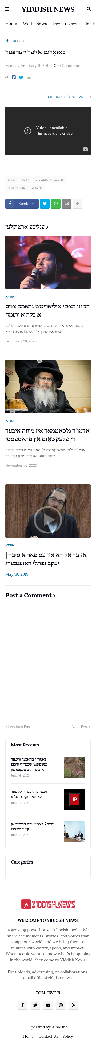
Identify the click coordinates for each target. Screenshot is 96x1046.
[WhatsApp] (56, 204)
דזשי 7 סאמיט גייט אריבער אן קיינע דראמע (32, 826)
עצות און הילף (16, 187)
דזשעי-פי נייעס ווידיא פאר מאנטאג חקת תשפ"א (30, 794)
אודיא (23, 40)
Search (88, 9)
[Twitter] (21, 77)
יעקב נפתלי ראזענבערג (65, 96)
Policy (68, 1036)
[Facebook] (14, 77)
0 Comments (69, 65)
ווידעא (25, 179)
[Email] (29, 77)
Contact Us (48, 1036)
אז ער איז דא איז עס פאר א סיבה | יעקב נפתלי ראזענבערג (45, 559)
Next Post (79, 726)
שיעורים (37, 187)
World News (35, 23)
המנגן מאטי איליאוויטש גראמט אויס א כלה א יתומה (47, 310)
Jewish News (65, 23)
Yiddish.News (48, 9)
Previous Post (19, 726)
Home (11, 23)
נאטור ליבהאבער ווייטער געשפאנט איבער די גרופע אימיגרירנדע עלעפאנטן (29, 764)
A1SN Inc (59, 1027)
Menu (7, 9)
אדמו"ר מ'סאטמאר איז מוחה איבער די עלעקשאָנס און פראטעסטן (47, 434)
